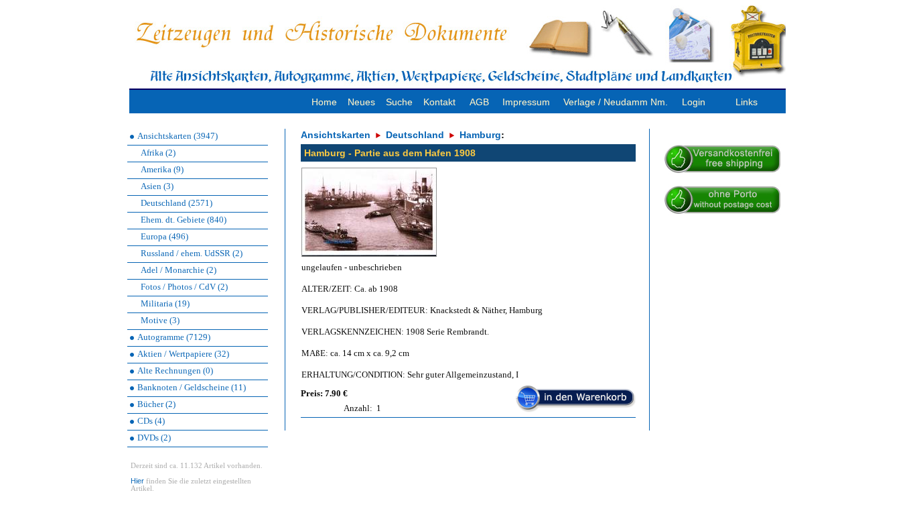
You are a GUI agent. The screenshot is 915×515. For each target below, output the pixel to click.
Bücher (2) (156, 404)
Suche (399, 102)
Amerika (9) (162, 169)
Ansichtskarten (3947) (177, 136)
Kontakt (439, 102)
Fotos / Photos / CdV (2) (184, 287)
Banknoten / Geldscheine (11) (191, 387)
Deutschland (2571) (176, 203)
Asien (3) (157, 186)
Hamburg (480, 134)
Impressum (526, 102)
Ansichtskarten (335, 134)
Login (693, 102)
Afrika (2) (158, 153)
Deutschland (415, 134)
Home (324, 102)
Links (746, 102)
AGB (479, 102)
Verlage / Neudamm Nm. (615, 102)
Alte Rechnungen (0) (175, 370)
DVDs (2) (154, 438)
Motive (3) (160, 320)
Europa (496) (164, 236)
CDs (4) (151, 421)
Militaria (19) (165, 303)
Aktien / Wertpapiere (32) (183, 354)
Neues (361, 102)
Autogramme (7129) (173, 337)
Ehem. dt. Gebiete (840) (183, 220)
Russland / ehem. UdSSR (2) (191, 253)
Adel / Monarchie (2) (178, 270)
